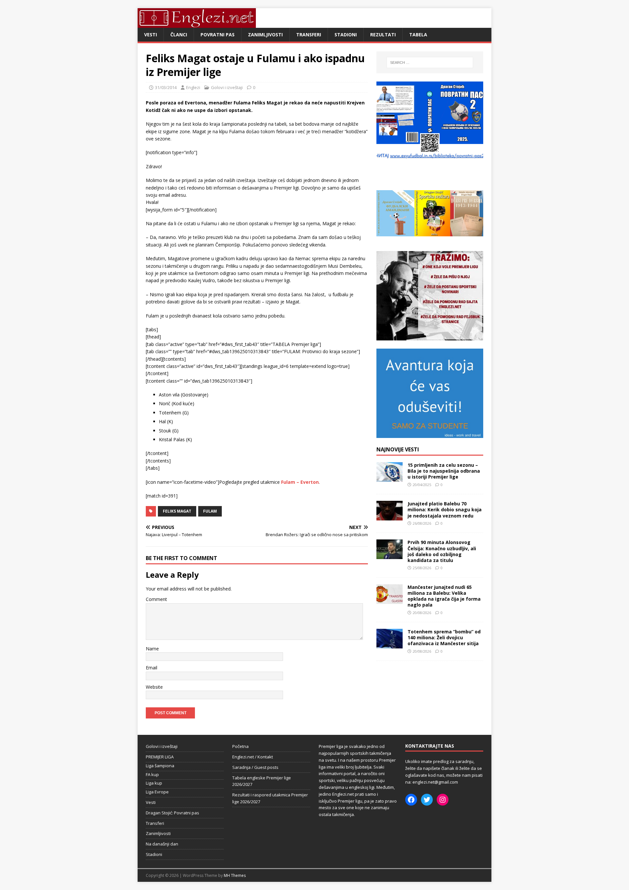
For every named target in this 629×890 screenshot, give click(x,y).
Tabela (418, 34)
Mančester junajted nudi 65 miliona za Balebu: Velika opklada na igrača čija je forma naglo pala (444, 596)
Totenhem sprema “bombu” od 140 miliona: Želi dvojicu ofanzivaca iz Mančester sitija (444, 637)
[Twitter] (427, 800)
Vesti (150, 34)
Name (152, 648)
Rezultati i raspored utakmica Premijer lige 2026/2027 (270, 798)
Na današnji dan (162, 844)
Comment (156, 599)
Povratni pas (217, 34)
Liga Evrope (157, 792)
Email (151, 667)
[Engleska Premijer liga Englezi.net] (197, 24)
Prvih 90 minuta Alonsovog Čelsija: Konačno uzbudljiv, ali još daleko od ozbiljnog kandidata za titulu (442, 551)
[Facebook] (411, 800)
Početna (240, 746)
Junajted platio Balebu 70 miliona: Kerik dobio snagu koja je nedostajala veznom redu (445, 509)
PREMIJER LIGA (160, 757)
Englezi (193, 87)
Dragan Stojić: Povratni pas (172, 813)
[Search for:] (430, 62)
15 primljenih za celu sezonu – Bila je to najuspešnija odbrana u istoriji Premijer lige (444, 471)
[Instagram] (442, 800)
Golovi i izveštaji (227, 87)
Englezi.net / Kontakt (252, 757)
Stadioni (345, 34)
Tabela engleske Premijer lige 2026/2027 (261, 781)
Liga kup (154, 783)
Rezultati (383, 34)
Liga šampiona (160, 766)
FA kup (152, 774)
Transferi (308, 34)
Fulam (210, 511)
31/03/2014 (166, 87)
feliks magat (177, 511)
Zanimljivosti (265, 34)
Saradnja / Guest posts (255, 767)
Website (154, 687)
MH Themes (235, 875)
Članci (178, 34)
